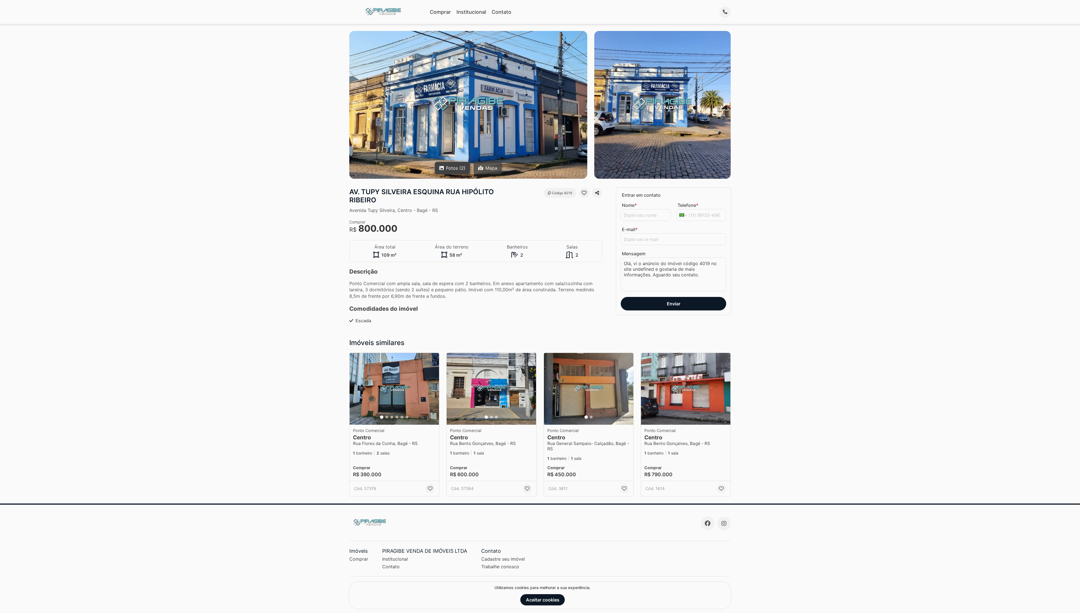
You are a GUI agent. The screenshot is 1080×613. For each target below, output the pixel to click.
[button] (394, 389)
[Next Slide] (433, 389)
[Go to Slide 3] (391, 417)
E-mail (630, 229)
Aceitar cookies (542, 600)
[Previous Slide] (355, 389)
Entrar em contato (641, 195)
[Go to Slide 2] (386, 417)
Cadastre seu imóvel (503, 559)
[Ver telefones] (725, 12)
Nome (629, 205)
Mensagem (633, 253)
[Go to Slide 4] (396, 417)
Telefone (688, 205)
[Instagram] (724, 523)
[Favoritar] (584, 193)
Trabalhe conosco (500, 566)
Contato (501, 12)
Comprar (440, 12)
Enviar (673, 303)
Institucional (471, 12)
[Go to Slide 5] (401, 417)
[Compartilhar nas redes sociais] (597, 193)
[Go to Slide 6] (407, 417)
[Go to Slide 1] (381, 417)
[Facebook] (707, 523)
